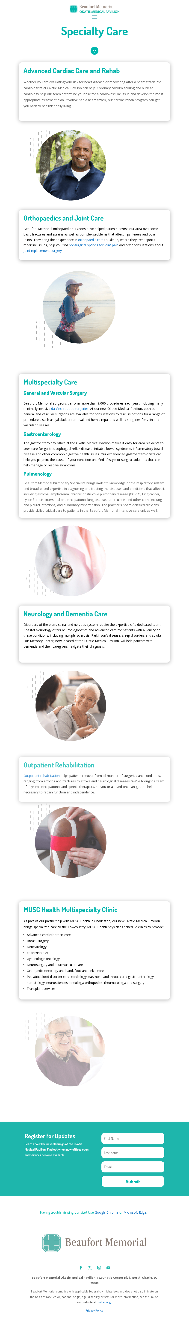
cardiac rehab (124, 100)
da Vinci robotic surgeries (70, 408)
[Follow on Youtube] (108, 1267)
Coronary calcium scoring (116, 88)
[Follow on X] (90, 1267)
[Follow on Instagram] (99, 1267)
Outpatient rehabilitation (42, 775)
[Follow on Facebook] (80, 1267)
